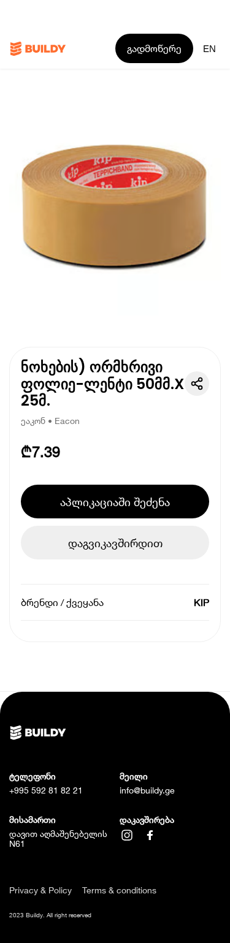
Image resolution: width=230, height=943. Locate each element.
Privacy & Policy (40, 890)
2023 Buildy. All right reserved (50, 914)
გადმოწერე (154, 48)
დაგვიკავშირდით (115, 543)
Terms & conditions (119, 890)
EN (209, 49)
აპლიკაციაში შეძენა (115, 502)
